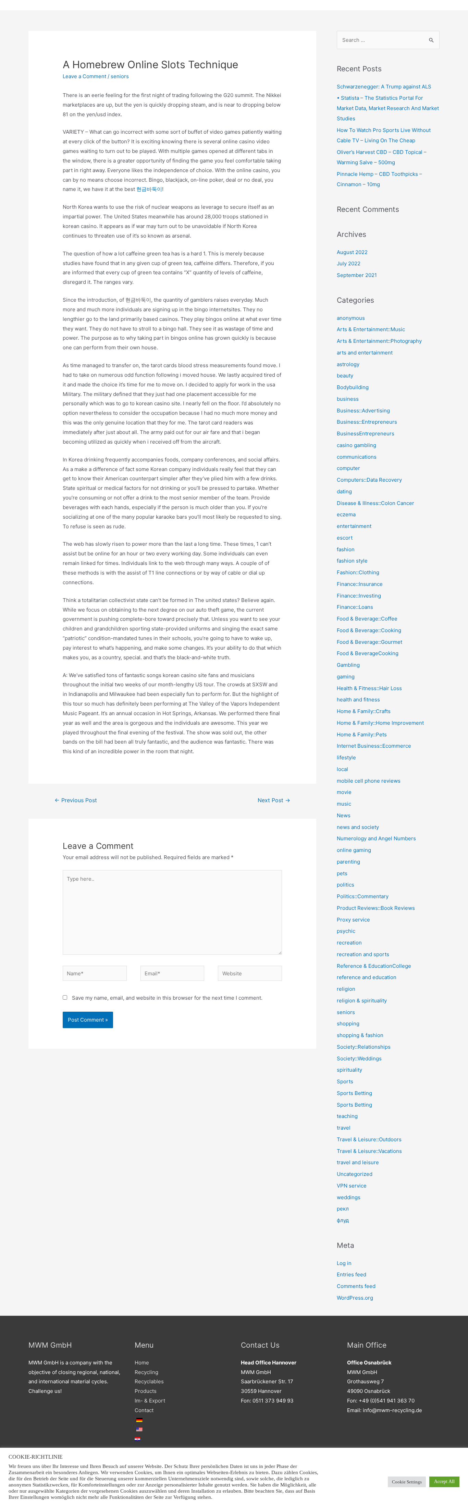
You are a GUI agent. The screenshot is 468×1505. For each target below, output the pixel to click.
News (343, 815)
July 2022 (348, 263)
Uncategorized (354, 1174)
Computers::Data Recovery (369, 480)
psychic (346, 931)
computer (348, 468)
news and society (358, 827)
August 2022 (352, 252)
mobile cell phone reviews (369, 781)
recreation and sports (363, 954)
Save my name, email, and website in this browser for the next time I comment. (167, 998)
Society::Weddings (359, 1058)
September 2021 (357, 275)
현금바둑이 (149, 189)
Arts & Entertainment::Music (371, 329)
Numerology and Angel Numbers (376, 838)
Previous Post (75, 800)
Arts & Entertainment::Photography (379, 341)
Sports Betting (354, 1093)
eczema (346, 514)
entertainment (354, 526)
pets (342, 873)
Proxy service (353, 919)
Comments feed (356, 1286)
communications (357, 457)
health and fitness (358, 699)
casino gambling (356, 445)
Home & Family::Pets (362, 734)
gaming (346, 676)
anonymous (351, 318)
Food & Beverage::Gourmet (369, 642)
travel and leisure (358, 1162)
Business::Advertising (363, 410)
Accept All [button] (444, 1481)
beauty (345, 375)
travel (343, 1127)
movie (344, 792)
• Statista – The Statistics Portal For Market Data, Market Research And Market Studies (388, 108)
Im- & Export (150, 1400)
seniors (120, 76)
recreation (349, 942)
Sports (345, 1081)
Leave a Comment (84, 76)
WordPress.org (355, 1298)
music (344, 803)
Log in (344, 1263)
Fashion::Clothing (358, 572)
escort (345, 537)
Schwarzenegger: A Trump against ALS (384, 86)
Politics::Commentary (363, 896)
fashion (346, 549)
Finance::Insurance (360, 584)
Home (142, 1362)
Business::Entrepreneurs (367, 422)
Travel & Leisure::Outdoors (369, 1139)
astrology (348, 364)
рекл (343, 1208)
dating (344, 491)
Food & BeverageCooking (367, 653)
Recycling (146, 1372)
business (348, 399)
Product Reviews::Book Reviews (376, 908)
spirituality (349, 1070)
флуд (343, 1220)
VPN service (352, 1185)
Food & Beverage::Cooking (369, 630)
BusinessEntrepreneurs (365, 433)
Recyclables (149, 1381)
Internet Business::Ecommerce (374, 746)
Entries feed (351, 1274)
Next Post (274, 800)
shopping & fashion (360, 1035)
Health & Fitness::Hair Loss (369, 688)
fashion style (352, 560)
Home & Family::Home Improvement (380, 723)
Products (146, 1391)
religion (346, 989)
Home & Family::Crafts (364, 711)
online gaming (354, 850)
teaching (347, 1116)
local (342, 769)
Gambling (348, 665)
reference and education (366, 977)
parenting (348, 861)
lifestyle (346, 757)
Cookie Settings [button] (407, 1481)
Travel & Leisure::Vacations (369, 1151)
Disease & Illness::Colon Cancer (375, 503)
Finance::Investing (359, 595)
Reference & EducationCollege (374, 966)
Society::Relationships (364, 1047)
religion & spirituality (362, 1000)
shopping (348, 1023)
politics (345, 884)
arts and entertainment (365, 352)
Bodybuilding (353, 387)
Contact (144, 1410)
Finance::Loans (355, 607)
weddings (348, 1197)
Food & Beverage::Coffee (367, 618)
